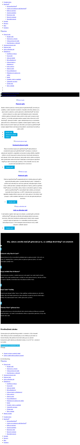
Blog (5, 26)
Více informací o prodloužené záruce (10, 346)
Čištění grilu (10, 84)
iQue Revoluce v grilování (13, 43)
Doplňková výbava (12, 54)
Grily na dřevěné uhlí (9, 50)
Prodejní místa (7, 2)
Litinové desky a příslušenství (11, 63)
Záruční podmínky (11, 13)
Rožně (8, 77)
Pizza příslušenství (11, 71)
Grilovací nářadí (11, 58)
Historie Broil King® (12, 7)
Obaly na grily (10, 69)
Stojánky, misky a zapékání (14, 79)
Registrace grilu (11, 15)
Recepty (6, 24)
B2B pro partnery (11, 11)
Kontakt (6, 21)
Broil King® (6, 4)
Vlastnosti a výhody (12, 39)
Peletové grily (7, 47)
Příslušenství (7, 52)
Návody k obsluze (11, 17)
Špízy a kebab (10, 86)
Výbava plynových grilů (13, 41)
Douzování (9, 56)
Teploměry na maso (12, 82)
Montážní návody (11, 19)
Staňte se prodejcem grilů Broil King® (16, 9)
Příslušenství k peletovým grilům (15, 401)
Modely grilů (10, 37)
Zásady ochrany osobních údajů (12, 354)
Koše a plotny (10, 67)
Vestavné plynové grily (10, 45)
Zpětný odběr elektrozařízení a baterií (14, 356)
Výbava (8, 137)
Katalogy (6, 28)
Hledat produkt (8, 414)
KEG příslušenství (11, 60)
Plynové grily (7, 35)
